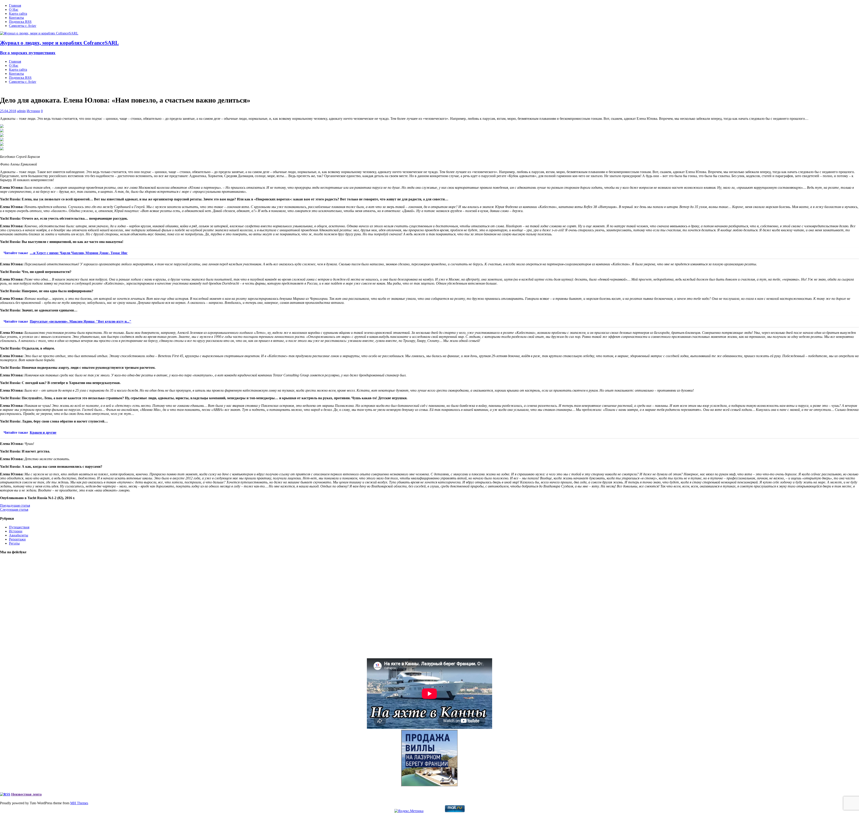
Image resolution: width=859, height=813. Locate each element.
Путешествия (19, 527)
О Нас (13, 9)
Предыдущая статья (15, 505)
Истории (33, 111)
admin (21, 111)
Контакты (16, 17)
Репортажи (17, 539)
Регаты (14, 543)
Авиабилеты (18, 535)
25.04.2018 (8, 111)
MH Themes (79, 803)
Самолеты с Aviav (22, 26)
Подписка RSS (20, 22)
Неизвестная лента (26, 794)
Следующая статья (14, 509)
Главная (15, 5)
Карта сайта (18, 13)
